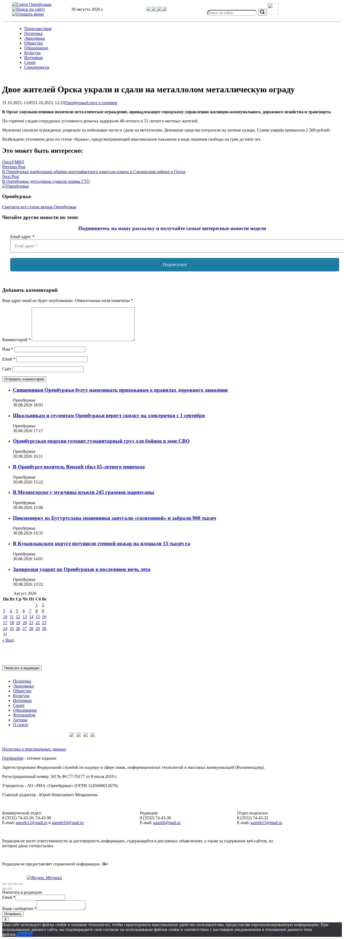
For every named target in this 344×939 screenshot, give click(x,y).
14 (31, 616)
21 (31, 622)
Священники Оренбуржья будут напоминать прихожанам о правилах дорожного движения (120, 390)
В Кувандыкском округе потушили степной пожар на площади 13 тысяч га (101, 543)
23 (44, 622)
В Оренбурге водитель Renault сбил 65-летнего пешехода (79, 467)
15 (37, 616)
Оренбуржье (75, 102)
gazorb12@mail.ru (31, 822)
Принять (25, 934)
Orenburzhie (12, 758)
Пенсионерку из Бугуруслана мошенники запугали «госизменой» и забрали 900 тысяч (114, 518)
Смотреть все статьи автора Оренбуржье (39, 207)
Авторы (20, 720)
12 (18, 616)
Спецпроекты (36, 67)
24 (5, 628)
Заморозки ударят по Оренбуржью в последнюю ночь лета (81, 569)
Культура (32, 52)
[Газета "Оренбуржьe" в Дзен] (165, 9)
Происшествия (37, 28)
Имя (7, 349)
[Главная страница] (32, 4)
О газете (20, 724)
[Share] (10, 884)
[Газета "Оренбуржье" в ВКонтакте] (154, 9)
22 (37, 622)
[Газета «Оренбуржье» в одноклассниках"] (160, 9)
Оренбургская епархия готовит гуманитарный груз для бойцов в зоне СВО (101, 441)
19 (18, 622)
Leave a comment (102, 102)
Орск (7, 162)
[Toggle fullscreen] (15, 884)
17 (5, 622)
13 (25, 616)
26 (18, 628)
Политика (33, 33)
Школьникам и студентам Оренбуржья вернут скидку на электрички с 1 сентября (109, 415)
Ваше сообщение (19, 908)
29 (37, 628)
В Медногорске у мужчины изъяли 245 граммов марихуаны (83, 492)
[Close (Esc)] (4, 884)
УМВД (18, 162)
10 (5, 616)
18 (12, 622)
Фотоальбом (24, 715)
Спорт (30, 62)
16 (44, 616)
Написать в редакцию (22, 668)
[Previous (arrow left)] (4, 889)
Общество (33, 43)
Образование (36, 48)
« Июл (8, 640)
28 (31, 628)
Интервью (33, 57)
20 (25, 622)
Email (8, 359)
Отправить (13, 914)
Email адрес (22, 236)
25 (12, 628)
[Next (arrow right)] (10, 889)
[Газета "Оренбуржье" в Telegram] (149, 9)
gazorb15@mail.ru (266, 822)
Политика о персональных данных (34, 749)
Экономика (34, 38)
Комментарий (16, 339)
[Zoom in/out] (20, 884)
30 (44, 628)
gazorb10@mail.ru (68, 822)
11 (12, 616)
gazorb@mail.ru (167, 822)
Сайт (6, 369)
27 (25, 628)
